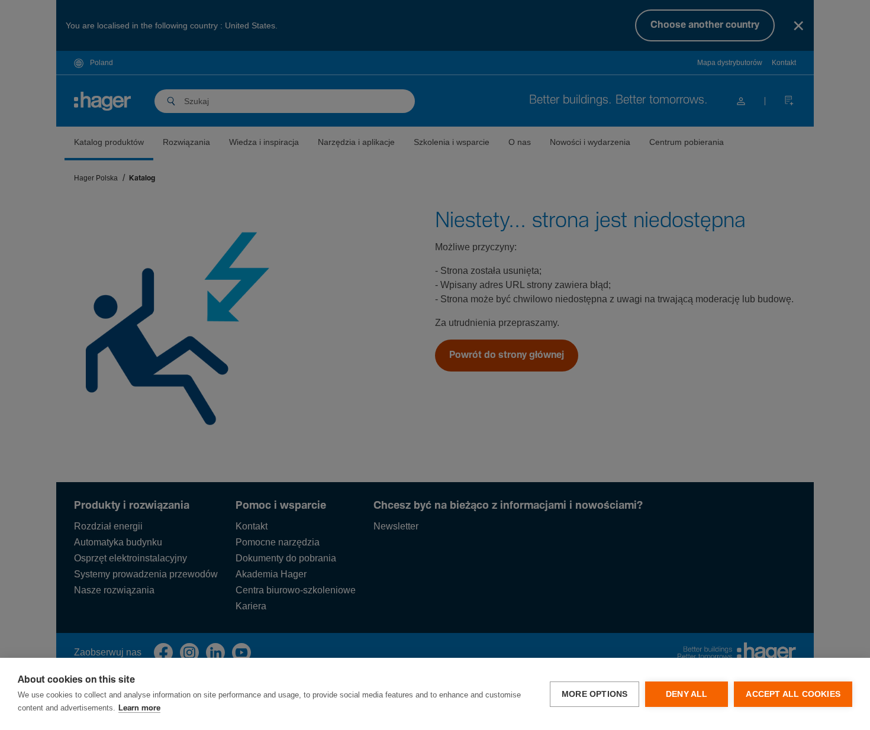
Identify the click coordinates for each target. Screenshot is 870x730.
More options (594, 694)
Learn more (139, 708)
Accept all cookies (793, 694)
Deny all (687, 694)
